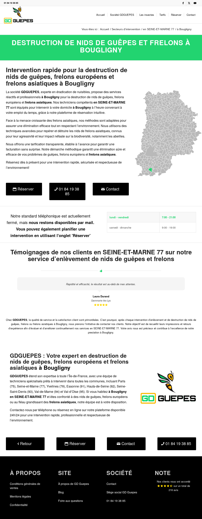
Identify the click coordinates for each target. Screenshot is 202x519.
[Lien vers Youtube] (195, 3)
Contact (111, 484)
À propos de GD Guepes (73, 484)
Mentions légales (20, 496)
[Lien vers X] (189, 3)
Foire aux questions (70, 501)
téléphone (45, 410)
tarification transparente (47, 144)
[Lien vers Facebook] (183, 3)
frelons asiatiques (97, 131)
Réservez (12, 162)
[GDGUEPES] (18, 14)
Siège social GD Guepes (122, 492)
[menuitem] (100, 14)
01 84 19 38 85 (11, 2)
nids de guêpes (102, 97)
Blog (61, 492)
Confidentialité (19, 505)
